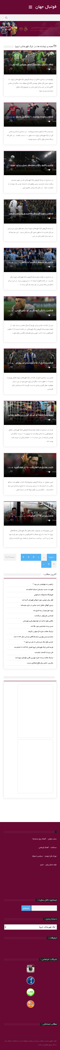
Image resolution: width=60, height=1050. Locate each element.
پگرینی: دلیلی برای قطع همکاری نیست (40, 663)
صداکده (53, 848)
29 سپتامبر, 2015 (45, 311)
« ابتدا (52, 557)
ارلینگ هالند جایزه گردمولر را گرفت (40, 631)
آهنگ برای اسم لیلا (39, 839)
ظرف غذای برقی (51, 865)
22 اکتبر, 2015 (46, 65)
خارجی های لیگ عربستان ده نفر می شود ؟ (38, 642)
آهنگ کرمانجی (44, 848)
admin (34, 65)
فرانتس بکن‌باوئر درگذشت (43, 616)
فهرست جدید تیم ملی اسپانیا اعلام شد (39, 589)
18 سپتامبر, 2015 (45, 516)
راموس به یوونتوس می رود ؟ (43, 584)
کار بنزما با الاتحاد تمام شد (44, 652)
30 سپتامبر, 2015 (45, 263)
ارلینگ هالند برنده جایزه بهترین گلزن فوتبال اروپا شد (34, 658)
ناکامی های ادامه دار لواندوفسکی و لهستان (38, 621)
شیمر (42, 865)
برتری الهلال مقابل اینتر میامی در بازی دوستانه (37, 605)
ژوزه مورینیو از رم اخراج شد (43, 610)
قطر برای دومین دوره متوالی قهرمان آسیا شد (37, 600)
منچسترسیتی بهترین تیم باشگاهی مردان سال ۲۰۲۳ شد (33, 637)
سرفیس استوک (37, 856)
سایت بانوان (52, 839)
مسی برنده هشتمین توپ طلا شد (42, 626)
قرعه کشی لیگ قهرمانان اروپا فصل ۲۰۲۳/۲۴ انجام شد (33, 647)
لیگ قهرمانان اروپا (21, 65)
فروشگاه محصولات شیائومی (43, 595)
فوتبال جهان (45, 7)
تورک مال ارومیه (50, 856)
